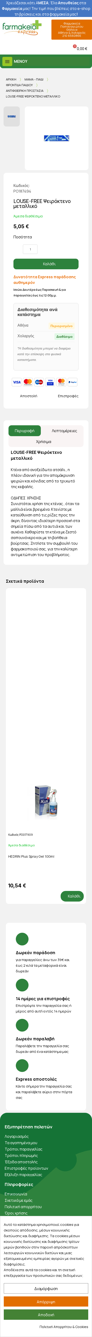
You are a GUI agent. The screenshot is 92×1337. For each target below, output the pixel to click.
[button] (4, 48)
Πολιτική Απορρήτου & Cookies (64, 1326)
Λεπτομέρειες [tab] (64, 430)
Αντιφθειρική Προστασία (24, 91)
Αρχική (11, 79)
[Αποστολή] (15, 396)
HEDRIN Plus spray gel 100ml (31, 856)
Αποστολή (28, 395)
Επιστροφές (68, 395)
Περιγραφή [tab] (24, 430)
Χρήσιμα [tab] (43, 441)
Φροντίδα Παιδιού (19, 85)
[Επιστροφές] (53, 396)
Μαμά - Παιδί (34, 79)
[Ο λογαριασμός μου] (35, 48)
